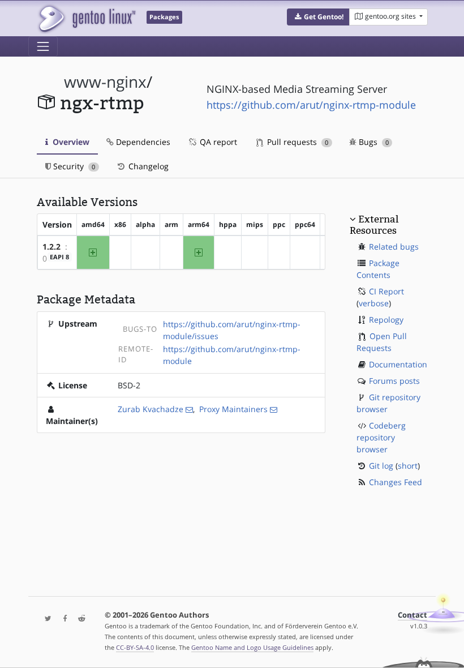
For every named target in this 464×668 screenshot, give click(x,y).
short (408, 465)
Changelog (147, 166)
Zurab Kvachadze (150, 409)
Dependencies (142, 141)
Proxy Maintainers (233, 409)
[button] (318, 16)
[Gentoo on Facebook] (62, 619)
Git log (381, 465)
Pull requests (296, 141)
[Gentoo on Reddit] (78, 619)
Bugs (372, 141)
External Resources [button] (374, 224)
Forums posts (394, 380)
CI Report (386, 291)
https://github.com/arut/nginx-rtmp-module (311, 105)
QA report (217, 141)
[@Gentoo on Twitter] (45, 619)
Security (73, 166)
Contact (412, 615)
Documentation (398, 364)
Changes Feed (395, 482)
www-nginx (105, 81)
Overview (69, 141)
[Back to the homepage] (86, 18)
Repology (386, 319)
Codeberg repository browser (381, 437)
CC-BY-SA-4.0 (135, 647)
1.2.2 (51, 246)
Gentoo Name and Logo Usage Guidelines (252, 647)
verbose (374, 303)
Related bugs (394, 246)
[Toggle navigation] (43, 46)
